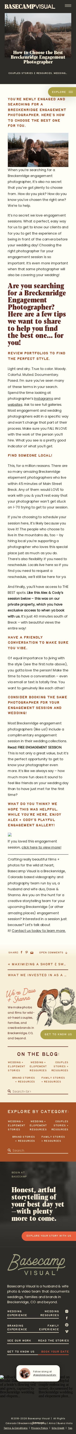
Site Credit (58, 1428)
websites (15, 404)
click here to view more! (41, 847)
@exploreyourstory (44, 1375)
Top (70, 1428)
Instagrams (43, 398)
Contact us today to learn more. (39, 930)
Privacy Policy (39, 1428)
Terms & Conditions (16, 1428)
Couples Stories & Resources (30, 73)
